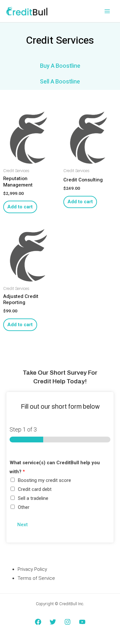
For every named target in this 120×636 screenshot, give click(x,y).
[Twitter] (53, 622)
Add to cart (20, 207)
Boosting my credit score (44, 480)
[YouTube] (82, 622)
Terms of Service (36, 578)
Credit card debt (35, 489)
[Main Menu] (107, 11)
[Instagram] (67, 622)
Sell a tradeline (33, 498)
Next (22, 524)
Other (23, 507)
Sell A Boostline (60, 81)
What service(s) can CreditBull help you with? (55, 467)
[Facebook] (38, 622)
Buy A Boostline (60, 66)
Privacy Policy (32, 569)
